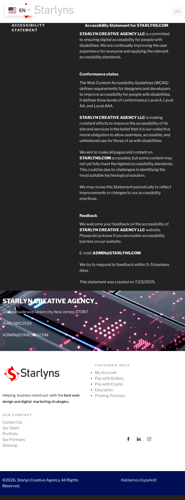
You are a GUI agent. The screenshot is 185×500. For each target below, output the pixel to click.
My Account (105, 372)
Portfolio (10, 434)
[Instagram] (149, 438)
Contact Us (12, 422)
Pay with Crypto (109, 384)
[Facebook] (128, 438)
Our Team (11, 428)
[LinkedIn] (138, 438)
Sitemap (10, 445)
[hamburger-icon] (177, 11)
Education (104, 390)
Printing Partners (110, 395)
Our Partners (13, 439)
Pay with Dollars (109, 378)
